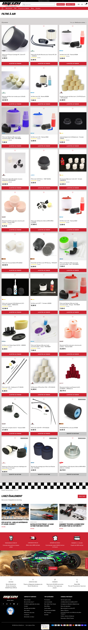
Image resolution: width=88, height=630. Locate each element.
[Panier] (85, 4)
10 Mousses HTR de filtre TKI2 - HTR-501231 (43, 387)
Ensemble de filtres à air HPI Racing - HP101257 (44, 262)
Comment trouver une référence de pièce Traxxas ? (71, 613)
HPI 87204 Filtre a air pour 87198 (69, 427)
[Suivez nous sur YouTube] (14, 604)
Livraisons (26, 614)
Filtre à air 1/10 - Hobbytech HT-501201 (12, 387)
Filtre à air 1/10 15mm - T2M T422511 (41, 179)
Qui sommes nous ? (29, 601)
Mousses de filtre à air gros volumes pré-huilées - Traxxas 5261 (13, 221)
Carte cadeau (47, 608)
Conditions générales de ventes (32, 604)
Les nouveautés (48, 601)
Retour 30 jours (65, 610)
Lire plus (3, 526)
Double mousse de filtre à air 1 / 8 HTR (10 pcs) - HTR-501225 (72, 97)
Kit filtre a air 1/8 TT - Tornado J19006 (41, 303)
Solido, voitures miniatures (67, 616)
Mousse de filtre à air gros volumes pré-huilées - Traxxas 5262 (71, 345)
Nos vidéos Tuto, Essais (50, 604)
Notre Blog (47, 606)
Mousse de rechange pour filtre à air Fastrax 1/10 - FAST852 (43, 467)
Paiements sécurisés (29, 612)
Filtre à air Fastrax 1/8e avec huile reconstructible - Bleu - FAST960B (11, 137)
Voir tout (82, 496)
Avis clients (27, 610)
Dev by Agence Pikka (30, 625)
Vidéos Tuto (70, 4)
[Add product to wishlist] (15, 26)
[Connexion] (82, 4)
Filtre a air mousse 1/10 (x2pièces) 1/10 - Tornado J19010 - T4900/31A (13, 304)
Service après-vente (66, 599)
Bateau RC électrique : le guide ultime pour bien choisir (42, 525)
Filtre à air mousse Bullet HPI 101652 (12, 262)
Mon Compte (27, 599)
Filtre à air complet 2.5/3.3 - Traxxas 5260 (13, 427)
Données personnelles (29, 608)
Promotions (47, 599)
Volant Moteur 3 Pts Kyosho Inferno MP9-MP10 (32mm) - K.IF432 (72, 467)
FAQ (15, 8)
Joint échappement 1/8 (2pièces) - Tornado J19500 (72, 137)
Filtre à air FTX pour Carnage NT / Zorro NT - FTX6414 (14, 55)
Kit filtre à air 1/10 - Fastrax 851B (39, 137)
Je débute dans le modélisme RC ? (69, 601)
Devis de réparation (65, 606)
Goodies (38, 8)
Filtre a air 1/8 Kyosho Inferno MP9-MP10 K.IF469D (42, 221)
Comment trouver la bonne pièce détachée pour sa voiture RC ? (71, 525)
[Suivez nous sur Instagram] (7, 604)
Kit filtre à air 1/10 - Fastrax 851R (68, 221)
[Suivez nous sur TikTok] (17, 604)
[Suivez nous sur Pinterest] (10, 604)
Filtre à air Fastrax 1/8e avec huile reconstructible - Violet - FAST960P (41, 345)
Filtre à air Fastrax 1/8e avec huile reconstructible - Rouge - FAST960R (70, 304)
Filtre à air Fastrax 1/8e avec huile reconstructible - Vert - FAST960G (69, 263)
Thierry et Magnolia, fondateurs (32, 584)
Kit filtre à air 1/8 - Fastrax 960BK (40, 96)
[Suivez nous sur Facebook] (3, 604)
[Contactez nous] (79, 4)
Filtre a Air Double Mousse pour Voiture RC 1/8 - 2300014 (43, 55)
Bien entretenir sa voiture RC (68, 608)
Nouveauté (60, 4)
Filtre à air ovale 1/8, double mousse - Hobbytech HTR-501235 (12, 179)
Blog (32, 8)
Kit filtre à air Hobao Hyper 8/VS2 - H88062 (14, 345)
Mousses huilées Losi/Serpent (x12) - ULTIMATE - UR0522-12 (70, 387)
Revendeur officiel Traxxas (67, 618)
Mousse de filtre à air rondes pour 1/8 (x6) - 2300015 (14, 97)
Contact (26, 606)
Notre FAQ (77, 584)
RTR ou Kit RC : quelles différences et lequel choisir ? (15, 523)
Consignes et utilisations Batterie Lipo (70, 604)
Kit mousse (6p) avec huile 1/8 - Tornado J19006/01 (71, 179)
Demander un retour (29, 616)
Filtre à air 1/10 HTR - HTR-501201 (40, 427)
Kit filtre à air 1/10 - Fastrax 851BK (69, 54)
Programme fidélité (23, 8)
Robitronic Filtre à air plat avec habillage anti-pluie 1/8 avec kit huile (14, 467)
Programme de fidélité (49, 610)
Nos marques (47, 612)
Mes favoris (9, 8)
